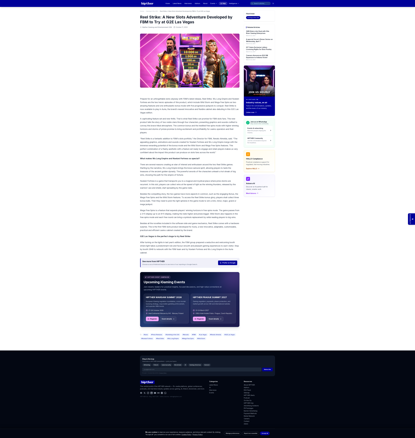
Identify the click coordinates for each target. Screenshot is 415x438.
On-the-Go (247, 400)
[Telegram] (162, 393)
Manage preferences (232, 433)
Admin (246, 424)
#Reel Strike (160, 338)
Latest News (177, 3)
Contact (246, 421)
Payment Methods (250, 413)
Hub (224, 3)
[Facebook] (141, 393)
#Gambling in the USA (172, 334)
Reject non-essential (250, 433)
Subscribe (267, 369)
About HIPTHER (249, 385)
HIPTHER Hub (249, 403)
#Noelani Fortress (147, 338)
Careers (247, 419)
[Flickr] (158, 393)
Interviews (188, 3)
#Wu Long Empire (173, 338)
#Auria (146, 334)
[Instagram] (148, 393)
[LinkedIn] (151, 393)
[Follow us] (273, 3)
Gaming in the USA (152, 11)
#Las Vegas (203, 334)
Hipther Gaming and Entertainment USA (157, 27)
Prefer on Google (228, 263)
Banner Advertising (250, 411)
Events (212, 3)
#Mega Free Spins (188, 338)
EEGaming (147, 365)
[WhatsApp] (165, 393)
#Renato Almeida (215, 334)
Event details (167, 319)
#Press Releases (156, 334)
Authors (197, 3)
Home (168, 3)
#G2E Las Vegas (229, 334)
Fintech (156, 365)
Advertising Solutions (251, 406)
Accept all (265, 433)
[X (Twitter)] (145, 393)
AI (185, 365)
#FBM (194, 334)
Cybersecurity (166, 365)
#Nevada (186, 334)
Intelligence (233, 3)
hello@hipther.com (176, 396)
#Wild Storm (201, 338)
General (206, 365)
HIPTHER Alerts (249, 395)
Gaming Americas (195, 365)
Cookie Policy (186, 434)
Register (153, 319)
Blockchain (177, 365)
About (205, 3)
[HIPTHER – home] (147, 3)
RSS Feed (247, 390)
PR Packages (248, 408)
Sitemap (247, 393)
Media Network (249, 416)
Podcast (247, 398)
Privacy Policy (198, 434)
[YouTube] (155, 393)
